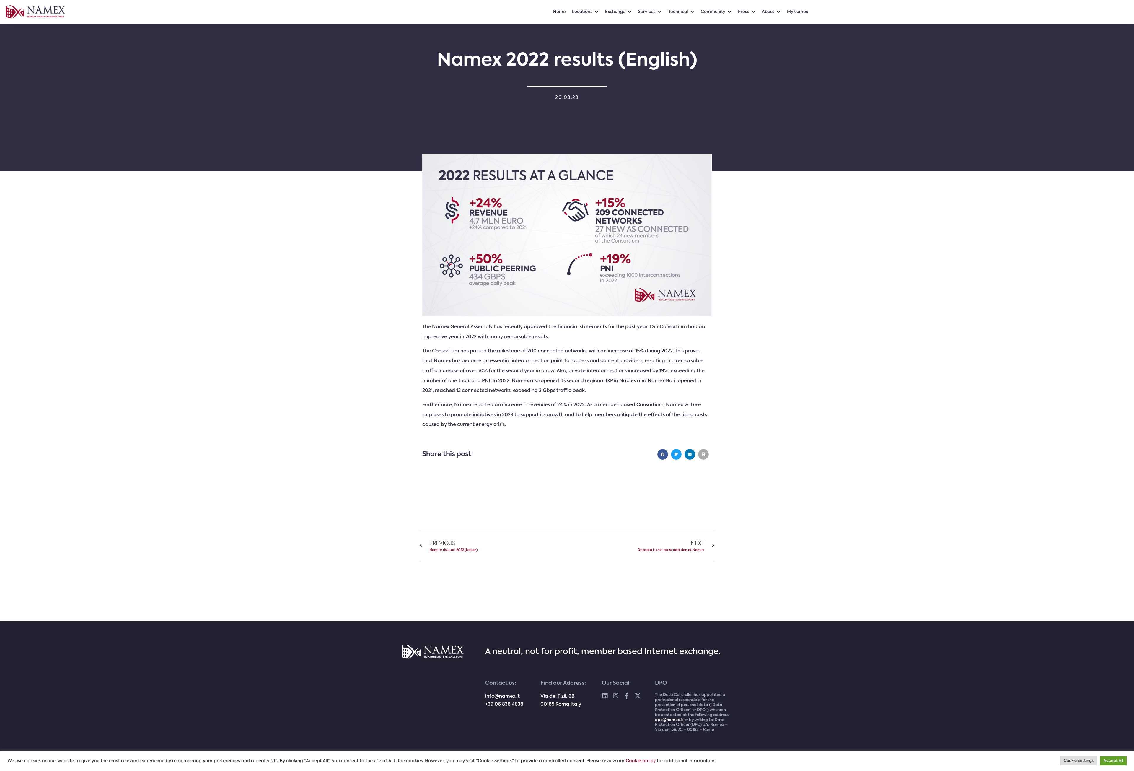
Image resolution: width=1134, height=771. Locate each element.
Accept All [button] (1113, 761)
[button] (662, 454)
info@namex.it (502, 696)
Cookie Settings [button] (1079, 761)
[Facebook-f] (627, 696)
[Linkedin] (605, 696)
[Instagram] (616, 696)
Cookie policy (641, 761)
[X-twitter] (638, 696)
